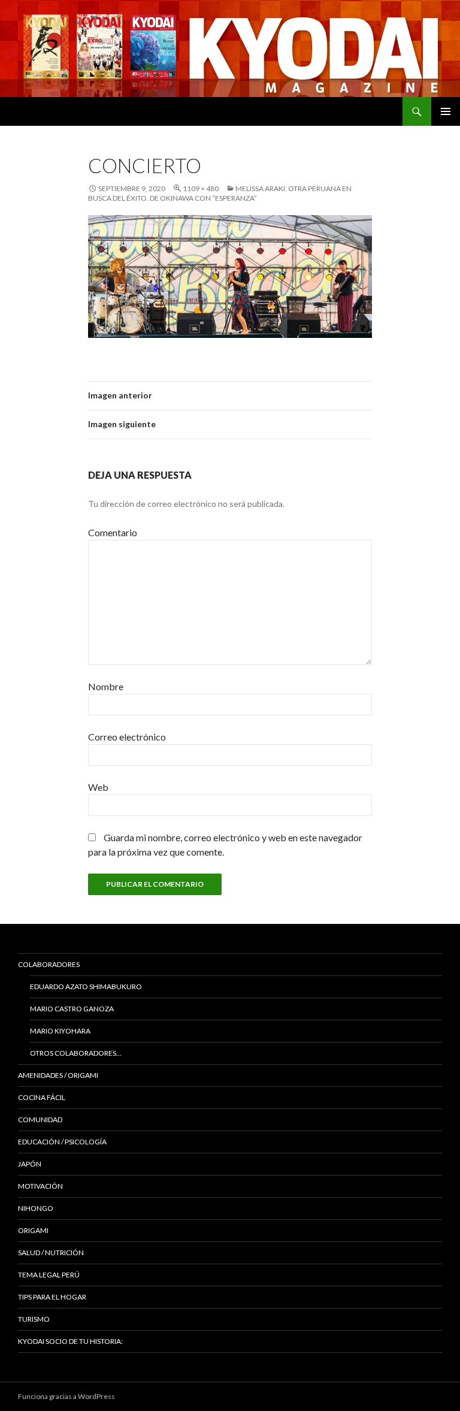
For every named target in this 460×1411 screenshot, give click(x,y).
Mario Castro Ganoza (72, 1008)
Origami (33, 1230)
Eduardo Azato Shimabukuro (86, 986)
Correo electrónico (127, 736)
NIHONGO (35, 1208)
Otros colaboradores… (76, 1053)
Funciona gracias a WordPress (66, 1396)
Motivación (40, 1186)
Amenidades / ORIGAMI (58, 1075)
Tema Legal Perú (49, 1274)
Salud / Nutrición (51, 1252)
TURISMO (34, 1319)
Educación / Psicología (62, 1141)
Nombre (105, 686)
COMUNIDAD (40, 1119)
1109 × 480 (201, 188)
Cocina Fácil (41, 1097)
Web (98, 787)
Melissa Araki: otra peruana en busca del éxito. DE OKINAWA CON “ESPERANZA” (220, 193)
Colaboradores (49, 964)
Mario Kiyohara (60, 1030)
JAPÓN (29, 1163)
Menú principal (445, 111)
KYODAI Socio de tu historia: (71, 1341)
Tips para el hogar (52, 1296)
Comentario (112, 532)
